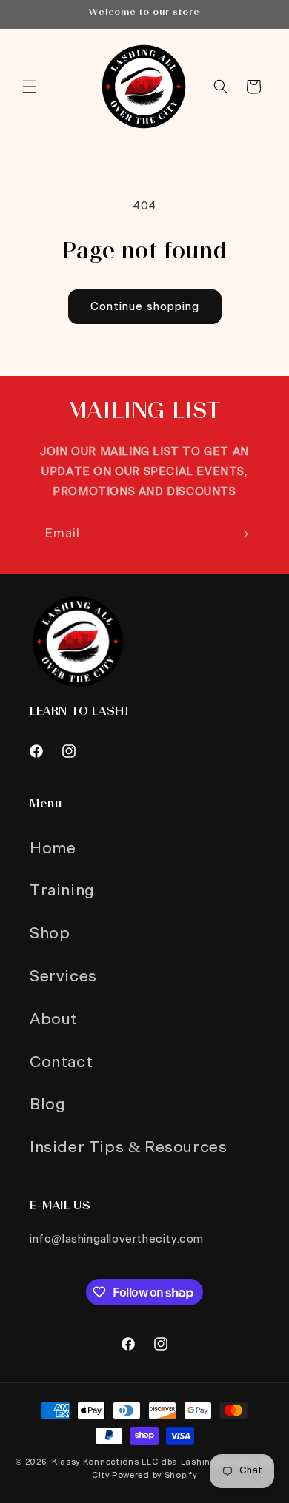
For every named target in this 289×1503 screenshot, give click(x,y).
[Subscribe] (242, 534)
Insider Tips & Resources (128, 1147)
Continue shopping (144, 306)
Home (53, 848)
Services (63, 976)
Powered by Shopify (154, 1475)
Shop (50, 933)
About (54, 1019)
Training (62, 890)
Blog (47, 1104)
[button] (29, 86)
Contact (61, 1062)
